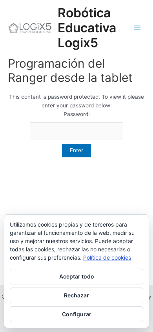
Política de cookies (107, 257)
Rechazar (76, 295)
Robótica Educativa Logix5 (87, 28)
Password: (77, 114)
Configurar (76, 314)
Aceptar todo (76, 276)
